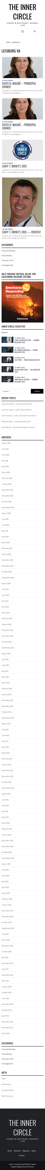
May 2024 (5, 601)
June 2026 (5, 455)
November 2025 (7, 496)
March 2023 (6, 683)
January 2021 (6, 835)
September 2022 (8, 718)
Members (17, 1151)
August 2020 (6, 864)
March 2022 (6, 753)
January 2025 (6, 554)
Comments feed (8, 1090)
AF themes (30, 1167)
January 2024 (6, 624)
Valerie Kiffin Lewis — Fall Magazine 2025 (27, 370)
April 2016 (5, 981)
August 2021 (6, 794)
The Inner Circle (22, 11)
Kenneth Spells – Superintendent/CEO (16, 421)
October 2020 (7, 852)
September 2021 (8, 788)
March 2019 (6, 940)
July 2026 (5, 449)
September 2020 (8, 858)
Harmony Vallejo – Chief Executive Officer (17, 404)
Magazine (26, 1151)
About (34, 1151)
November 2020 (7, 846)
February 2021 (7, 829)
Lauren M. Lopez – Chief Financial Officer (17, 410)
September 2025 (8, 507)
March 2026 (6, 472)
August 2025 (6, 513)
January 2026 (6, 484)
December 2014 (7, 1004)
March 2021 (6, 823)
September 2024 (8, 577)
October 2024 (7, 572)
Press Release (7, 255)
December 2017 (7, 963)
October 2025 (7, 501)
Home (10, 1151)
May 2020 (5, 881)
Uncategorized (7, 265)
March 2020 (6, 893)
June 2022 (5, 735)
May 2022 (5, 741)
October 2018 (7, 952)
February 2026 (7, 478)
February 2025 (7, 548)
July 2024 (5, 589)
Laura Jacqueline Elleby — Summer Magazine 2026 (26, 341)
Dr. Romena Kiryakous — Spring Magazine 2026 (26, 351)
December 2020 (7, 840)
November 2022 (7, 706)
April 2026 (5, 466)
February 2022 (7, 759)
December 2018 (7, 946)
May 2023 (5, 671)
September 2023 (8, 648)
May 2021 (5, 811)
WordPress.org (7, 1096)
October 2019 (7, 922)
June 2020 (5, 875)
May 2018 (5, 957)
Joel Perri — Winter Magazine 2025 (27, 360)
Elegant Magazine (17, 1167)
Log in (4, 1078)
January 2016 (6, 987)
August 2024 (6, 583)
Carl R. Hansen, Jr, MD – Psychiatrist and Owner (19, 415)
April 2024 (5, 607)
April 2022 (5, 747)
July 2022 (5, 729)
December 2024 (7, 560)
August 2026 (6, 443)
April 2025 (5, 537)
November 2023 (7, 636)
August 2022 (6, 724)
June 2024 (5, 595)
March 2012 (6, 1033)
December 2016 (7, 975)
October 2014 (7, 1010)
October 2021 (7, 782)
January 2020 (6, 905)
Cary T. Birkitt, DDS (14, 166)
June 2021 (5, 805)
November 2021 (7, 776)
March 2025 (6, 542)
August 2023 (6, 653)
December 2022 (7, 700)
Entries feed (6, 1084)
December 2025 (7, 490)
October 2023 (7, 642)
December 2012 (7, 1022)
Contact (22, 1155)
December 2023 (7, 630)
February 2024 (7, 618)
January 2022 (6, 764)
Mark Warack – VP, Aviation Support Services (18, 427)
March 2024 (6, 613)
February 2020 (7, 899)
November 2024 (7, 566)
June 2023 (5, 665)
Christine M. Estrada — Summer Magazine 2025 (26, 380)
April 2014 (5, 1016)
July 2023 (5, 659)
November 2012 (7, 1027)
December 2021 (7, 770)
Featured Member (7, 80)
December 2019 (7, 911)
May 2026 (5, 461)
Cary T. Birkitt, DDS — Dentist (21, 232)
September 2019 (8, 928)
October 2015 (7, 992)
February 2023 (7, 688)
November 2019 (7, 916)
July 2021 (5, 800)
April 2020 (5, 887)
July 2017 (5, 969)
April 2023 (5, 677)
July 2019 (5, 934)
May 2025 (5, 531)
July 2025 (5, 519)
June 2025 (5, 525)
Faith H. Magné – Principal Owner (19, 85)
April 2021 (5, 817)
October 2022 (7, 712)
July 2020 (5, 870)
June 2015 (5, 998)
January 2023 (6, 694)
